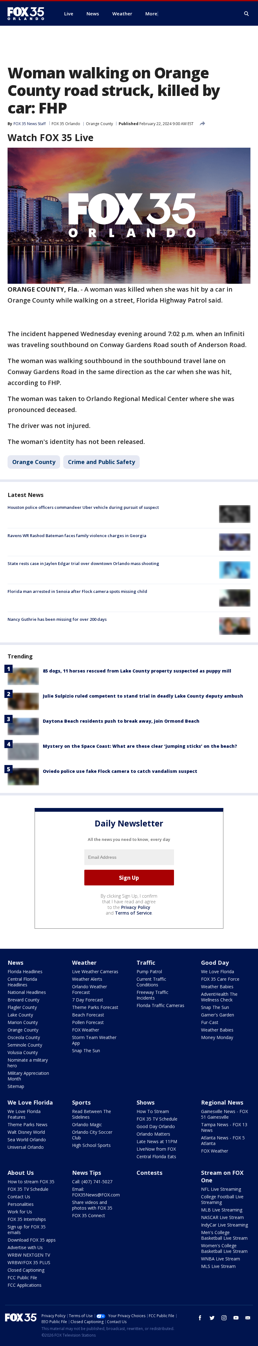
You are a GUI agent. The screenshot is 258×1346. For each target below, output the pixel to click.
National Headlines (27, 992)
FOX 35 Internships (27, 1219)
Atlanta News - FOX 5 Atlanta (223, 1140)
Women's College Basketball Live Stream (224, 1248)
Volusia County (23, 1052)
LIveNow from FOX (156, 1149)
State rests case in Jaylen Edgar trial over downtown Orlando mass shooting (83, 563)
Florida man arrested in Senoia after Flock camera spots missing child (77, 591)
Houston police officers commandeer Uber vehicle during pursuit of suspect (83, 507)
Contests (149, 1172)
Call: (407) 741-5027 (92, 1182)
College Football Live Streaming (222, 1199)
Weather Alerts (87, 979)
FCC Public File (22, 1277)
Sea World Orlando (27, 1140)
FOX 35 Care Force (220, 979)
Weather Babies (217, 987)
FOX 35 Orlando (66, 123)
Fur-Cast (209, 1022)
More (151, 13)
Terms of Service (133, 913)
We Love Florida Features (24, 1114)
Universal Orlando (26, 1147)
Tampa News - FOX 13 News (224, 1127)
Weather (84, 962)
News (15, 962)
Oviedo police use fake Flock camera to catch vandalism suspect (120, 771)
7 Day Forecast (87, 1000)
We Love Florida (217, 971)
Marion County (23, 1022)
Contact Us (19, 1197)
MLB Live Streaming (221, 1210)
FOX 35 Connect (88, 1215)
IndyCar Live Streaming (224, 1225)
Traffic (146, 962)
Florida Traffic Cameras (160, 1005)
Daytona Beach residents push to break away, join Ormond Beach (121, 721)
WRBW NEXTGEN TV (29, 1255)
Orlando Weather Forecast (89, 989)
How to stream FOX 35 (31, 1182)
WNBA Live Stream (220, 1259)
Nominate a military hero (28, 1063)
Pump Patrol (149, 971)
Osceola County (24, 1037)
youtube (236, 1318)
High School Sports (91, 1145)
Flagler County (22, 1007)
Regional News (222, 1102)
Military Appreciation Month (28, 1076)
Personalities (21, 1204)
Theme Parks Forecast (95, 1007)
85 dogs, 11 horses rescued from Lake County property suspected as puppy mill (137, 671)
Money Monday (217, 1037)
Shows (145, 1102)
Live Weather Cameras (95, 971)
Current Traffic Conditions (151, 982)
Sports (81, 1102)
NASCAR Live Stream (222, 1217)
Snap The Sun (86, 1050)
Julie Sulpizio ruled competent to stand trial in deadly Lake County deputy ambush (143, 696)
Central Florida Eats (156, 1156)
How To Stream (153, 1111)
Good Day (215, 962)
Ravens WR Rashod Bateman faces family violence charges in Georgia (77, 535)
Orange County (99, 123)
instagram (224, 1318)
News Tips (86, 1172)
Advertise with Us (25, 1247)
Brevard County (23, 1000)
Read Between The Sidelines (91, 1114)
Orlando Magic (87, 1124)
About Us (21, 1172)
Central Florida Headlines (22, 982)
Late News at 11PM (157, 1141)
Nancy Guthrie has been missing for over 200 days (57, 619)
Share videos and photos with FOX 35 (92, 1205)
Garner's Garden (217, 1015)
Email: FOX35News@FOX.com (96, 1192)
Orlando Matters (153, 1134)
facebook (200, 1318)
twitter (212, 1318)
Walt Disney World (26, 1132)
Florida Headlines (25, 971)
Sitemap (16, 1086)
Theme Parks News (28, 1124)
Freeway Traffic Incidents (152, 995)
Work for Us (20, 1212)
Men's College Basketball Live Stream (224, 1235)
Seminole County (25, 1045)
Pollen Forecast (88, 1022)
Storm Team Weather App (94, 1040)
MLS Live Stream (218, 1266)
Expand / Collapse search (246, 14)
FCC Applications (25, 1285)
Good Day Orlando (156, 1126)
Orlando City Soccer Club (92, 1135)
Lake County (20, 1015)
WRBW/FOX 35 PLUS (29, 1262)
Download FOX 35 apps (32, 1240)
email (248, 1318)
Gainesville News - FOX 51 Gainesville (224, 1114)
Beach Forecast (88, 1015)
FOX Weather (85, 1030)
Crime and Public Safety (101, 462)
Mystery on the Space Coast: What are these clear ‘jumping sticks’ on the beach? (140, 746)
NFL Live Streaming (221, 1189)
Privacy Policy (135, 907)
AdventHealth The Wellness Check (219, 997)
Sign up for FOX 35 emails (27, 1229)
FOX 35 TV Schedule (157, 1119)
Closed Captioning (26, 1270)
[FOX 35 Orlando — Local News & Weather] (28, 13)
